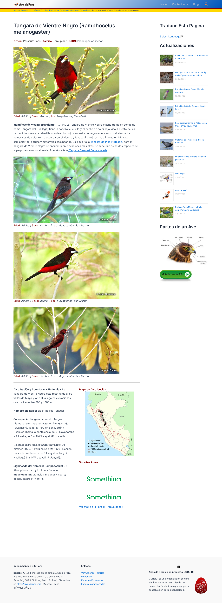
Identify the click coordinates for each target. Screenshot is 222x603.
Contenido (178, 4)
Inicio (163, 4)
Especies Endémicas (92, 580)
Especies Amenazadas (93, 584)
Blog (196, 4)
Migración (86, 576)
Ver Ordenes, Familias (92, 572)
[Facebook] (178, 566)
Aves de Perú (181, 190)
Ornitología (180, 173)
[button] (186, 4)
